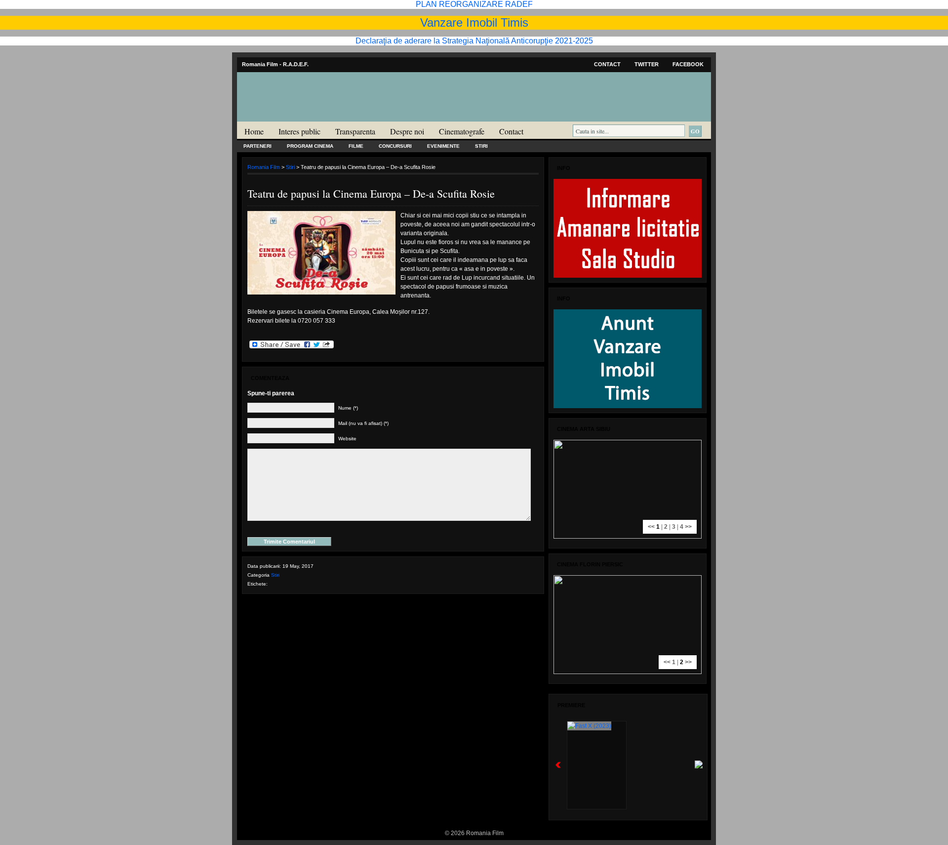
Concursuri (395, 146)
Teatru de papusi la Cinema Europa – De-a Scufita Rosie (371, 193)
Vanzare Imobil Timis (474, 22)
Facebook (688, 64)
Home (254, 131)
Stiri (481, 146)
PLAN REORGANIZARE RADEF (474, 4)
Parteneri (257, 146)
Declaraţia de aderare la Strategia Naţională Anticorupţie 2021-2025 (474, 41)
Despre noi (407, 131)
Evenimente (443, 146)
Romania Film (313, 117)
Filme (356, 146)
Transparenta (355, 131)
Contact (607, 64)
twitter (646, 64)
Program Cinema (310, 146)
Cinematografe (461, 131)
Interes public (299, 131)
